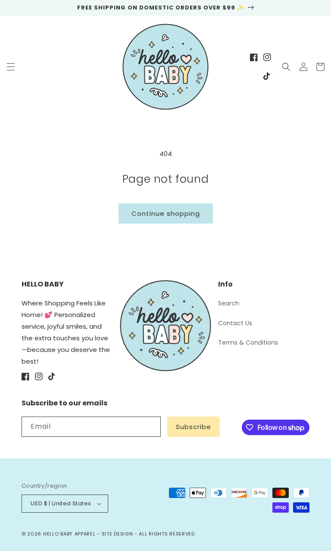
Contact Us (235, 323)
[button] (10, 66)
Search (228, 303)
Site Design (117, 533)
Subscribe (193, 426)
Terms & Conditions (248, 342)
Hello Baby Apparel (69, 533)
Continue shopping (165, 213)
